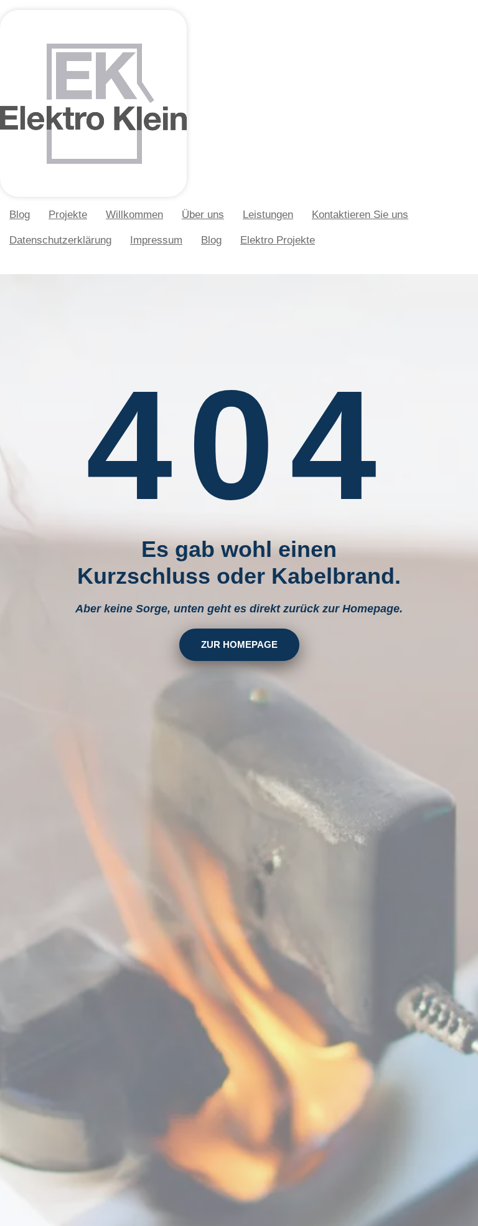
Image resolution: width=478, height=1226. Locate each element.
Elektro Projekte (277, 240)
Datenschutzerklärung (60, 240)
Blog (19, 215)
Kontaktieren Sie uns (360, 215)
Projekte (68, 215)
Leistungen (268, 215)
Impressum (156, 240)
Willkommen (134, 215)
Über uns (203, 215)
